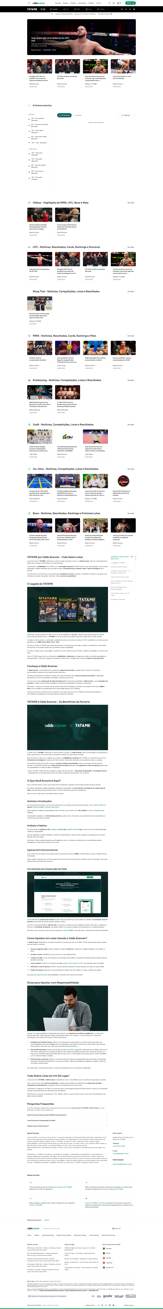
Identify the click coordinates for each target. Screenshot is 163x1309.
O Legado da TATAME (118, 563)
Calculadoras (82, 3)
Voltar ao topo (128, 1305)
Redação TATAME (91, 84)
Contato (36, 1235)
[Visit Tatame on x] (130, 9)
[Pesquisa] (109, 3)
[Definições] (113, 3)
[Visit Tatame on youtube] (134, 9)
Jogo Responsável (48, 1235)
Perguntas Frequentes (118, 599)
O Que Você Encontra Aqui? (120, 577)
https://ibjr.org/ (93, 1290)
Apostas (65, 3)
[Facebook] (102, 1305)
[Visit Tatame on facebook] (122, 9)
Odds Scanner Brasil (34, 1220)
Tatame (98, 3)
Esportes (58, 3)
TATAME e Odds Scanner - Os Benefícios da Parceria (120, 572)
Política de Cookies (80, 1235)
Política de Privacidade (64, 1235)
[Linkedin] (110, 1305)
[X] (106, 1305)
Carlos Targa (61, 365)
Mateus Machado (34, 410)
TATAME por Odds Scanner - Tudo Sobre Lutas (122, 558)
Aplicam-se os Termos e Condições (85, 14)
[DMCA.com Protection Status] (131, 1296)
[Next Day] (133, 115)
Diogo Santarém (34, 498)
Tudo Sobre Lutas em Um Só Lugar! (120, 594)
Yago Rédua (33, 454)
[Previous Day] (118, 115)
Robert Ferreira (34, 84)
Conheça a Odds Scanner (119, 567)
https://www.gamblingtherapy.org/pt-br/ (52, 1290)
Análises (91, 3)
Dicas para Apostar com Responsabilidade (118, 588)
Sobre (29, 1235)
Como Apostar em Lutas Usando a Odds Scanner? (122, 582)
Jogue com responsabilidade (64, 14)
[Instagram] (98, 1305)
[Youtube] (113, 1305)
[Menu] (29, 3)
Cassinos (73, 3)
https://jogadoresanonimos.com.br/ (76, 1290)
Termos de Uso (94, 1235)
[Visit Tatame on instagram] (126, 9)
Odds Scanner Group (108, 1235)
